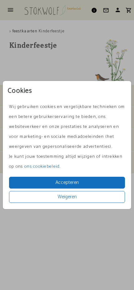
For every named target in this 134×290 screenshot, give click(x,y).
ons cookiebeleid (42, 166)
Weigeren (67, 197)
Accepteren (67, 182)
